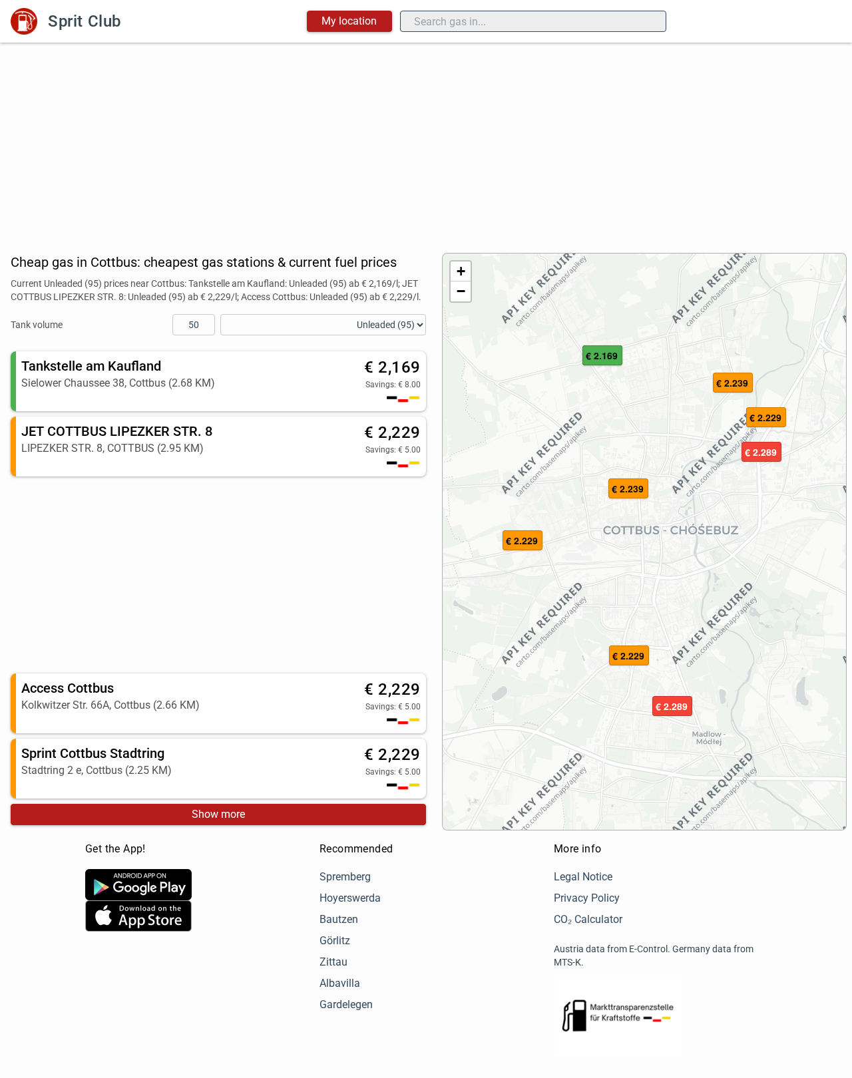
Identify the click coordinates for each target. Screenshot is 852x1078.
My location (349, 21)
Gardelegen (346, 1004)
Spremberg (345, 876)
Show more (218, 814)
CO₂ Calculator (588, 919)
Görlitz (335, 940)
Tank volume (37, 324)
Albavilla (340, 983)
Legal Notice (583, 876)
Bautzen (339, 919)
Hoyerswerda (350, 898)
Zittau (333, 962)
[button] (629, 656)
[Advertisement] (426, 142)
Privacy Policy (587, 898)
